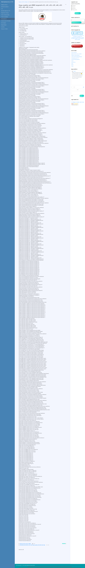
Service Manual (74, 52)
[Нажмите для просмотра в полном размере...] (42, 21)
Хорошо (73, 6)
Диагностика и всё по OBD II (25, 543)
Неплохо (74, 8)
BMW (72, 64)
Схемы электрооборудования (76, 56)
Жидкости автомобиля (75, 55)
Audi (72, 63)
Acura (72, 60)
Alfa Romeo (73, 62)
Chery (72, 66)
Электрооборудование (75, 59)
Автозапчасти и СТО (7, 2)
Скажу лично (74, 9)
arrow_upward (82, 565)
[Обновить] (83, 87)
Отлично (74, 5)
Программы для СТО (75, 58)
